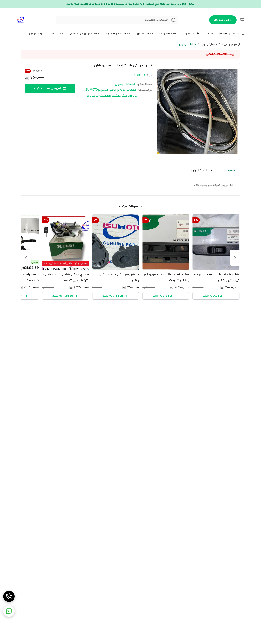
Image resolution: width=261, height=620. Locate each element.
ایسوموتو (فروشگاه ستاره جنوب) (220, 44)
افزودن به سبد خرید (47, 88)
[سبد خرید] (242, 20)
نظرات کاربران (201, 170)
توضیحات (228, 170)
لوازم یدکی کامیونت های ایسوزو (112, 95)
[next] (26, 258)
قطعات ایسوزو (187, 44)
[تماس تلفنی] (9, 596)
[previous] (235, 258)
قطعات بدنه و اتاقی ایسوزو (117, 89)
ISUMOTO (138, 75)
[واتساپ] (9, 611)
